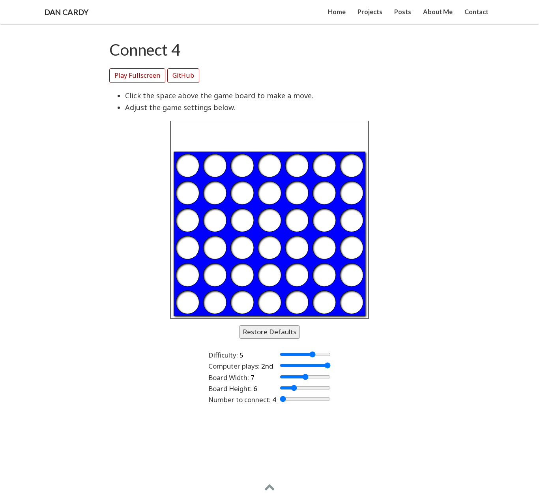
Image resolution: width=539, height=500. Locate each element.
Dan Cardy (67, 12)
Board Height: (230, 388)
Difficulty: (223, 355)
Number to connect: (239, 399)
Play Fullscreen (137, 75)
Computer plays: (234, 366)
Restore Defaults (269, 331)
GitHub (183, 75)
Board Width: (228, 377)
